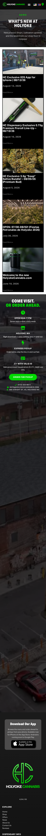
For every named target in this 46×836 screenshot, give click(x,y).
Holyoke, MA (23, 333)
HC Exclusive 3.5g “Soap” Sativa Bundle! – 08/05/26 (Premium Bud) (19, 178)
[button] (29, 5)
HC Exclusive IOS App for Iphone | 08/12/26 (19, 79)
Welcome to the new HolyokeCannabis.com (17, 276)
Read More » (8, 92)
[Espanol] (39, 5)
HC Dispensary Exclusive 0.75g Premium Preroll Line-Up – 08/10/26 (23, 128)
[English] (35, 5)
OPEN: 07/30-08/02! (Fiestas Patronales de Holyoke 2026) (21, 228)
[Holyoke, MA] (23, 328)
